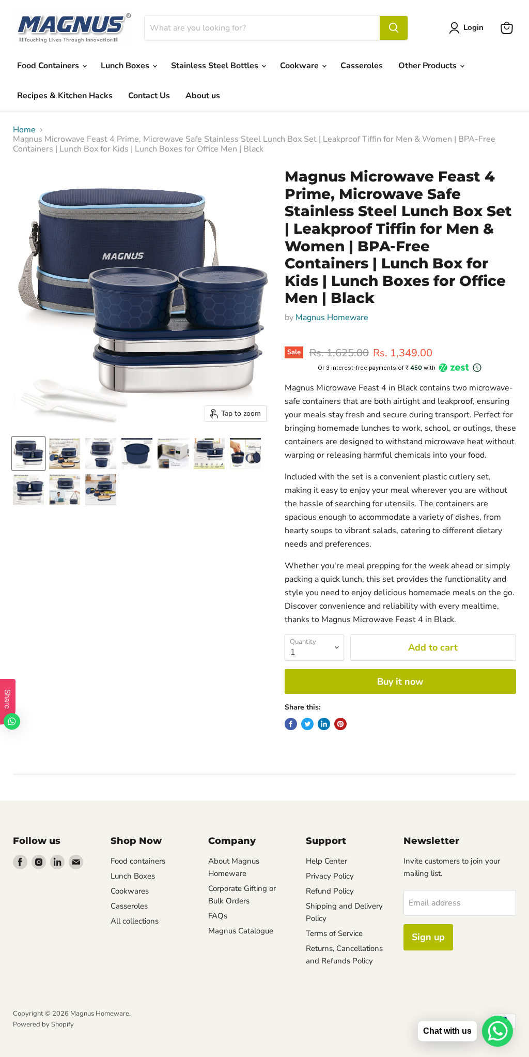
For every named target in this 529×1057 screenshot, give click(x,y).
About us (202, 95)
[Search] (394, 28)
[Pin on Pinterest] (340, 724)
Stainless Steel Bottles (215, 65)
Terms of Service (334, 933)
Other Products (428, 65)
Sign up (428, 937)
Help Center (326, 861)
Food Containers (49, 65)
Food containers (138, 861)
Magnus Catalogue (240, 931)
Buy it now (400, 681)
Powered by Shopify (43, 1024)
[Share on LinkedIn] (324, 724)
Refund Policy (330, 891)
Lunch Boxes (126, 65)
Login (473, 27)
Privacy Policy (330, 876)
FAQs (217, 916)
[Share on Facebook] (291, 724)
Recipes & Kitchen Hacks (65, 95)
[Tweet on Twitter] (307, 724)
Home (24, 129)
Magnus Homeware (331, 317)
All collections (135, 921)
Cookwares (130, 891)
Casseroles (361, 65)
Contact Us (149, 95)
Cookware (300, 65)
